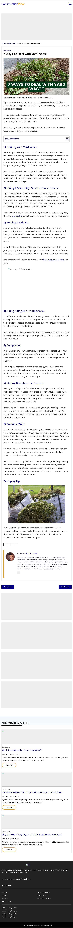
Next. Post (65, 587)
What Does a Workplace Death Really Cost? (21, 750)
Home (3, 44)
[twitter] (10, 909)
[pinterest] (15, 909)
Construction (12, 44)
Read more (7, 764)
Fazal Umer (11, 98)
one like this (17, 216)
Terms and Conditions (45, 898)
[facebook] (4, 909)
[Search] (65, 3)
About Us (4, 892)
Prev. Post (7, 587)
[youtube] (4, 915)
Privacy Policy (42, 895)
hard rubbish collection (53, 259)
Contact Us (4, 898)
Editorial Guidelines (44, 892)
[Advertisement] (36, 26)
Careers (4, 895)
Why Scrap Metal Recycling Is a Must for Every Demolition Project (32, 834)
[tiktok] (10, 915)
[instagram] (15, 915)
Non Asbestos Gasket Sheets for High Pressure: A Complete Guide (32, 792)
